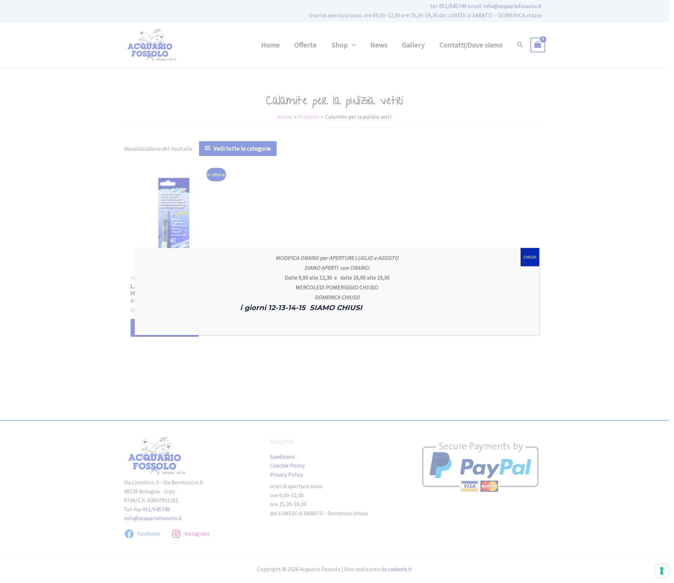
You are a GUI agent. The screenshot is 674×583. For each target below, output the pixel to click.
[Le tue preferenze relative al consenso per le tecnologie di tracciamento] (661, 570)
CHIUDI (529, 257)
